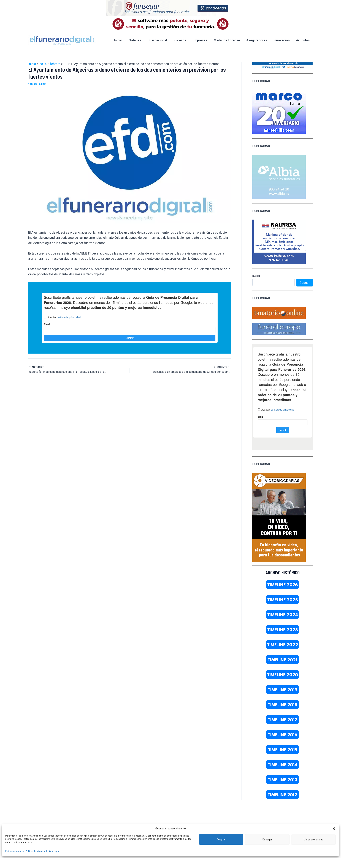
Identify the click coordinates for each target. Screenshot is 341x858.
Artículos (303, 40)
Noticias (135, 40)
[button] (334, 828)
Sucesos (180, 40)
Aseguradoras (256, 40)
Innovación (282, 40)
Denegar (267, 839)
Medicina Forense (227, 40)
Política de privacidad (36, 851)
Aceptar (221, 839)
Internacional (157, 40)
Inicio (118, 40)
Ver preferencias (313, 839)
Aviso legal (53, 851)
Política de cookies (14, 851)
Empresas (200, 40)
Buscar (256, 275)
